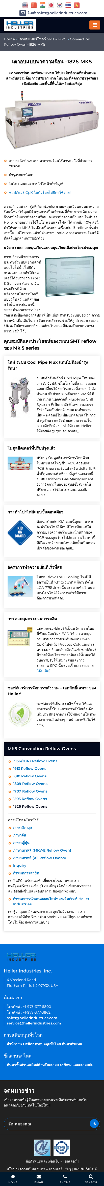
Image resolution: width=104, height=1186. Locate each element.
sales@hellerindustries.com (32, 1018)
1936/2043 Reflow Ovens (35, 761)
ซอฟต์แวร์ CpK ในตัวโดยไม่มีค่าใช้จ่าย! (40, 192)
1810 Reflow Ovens (29, 776)
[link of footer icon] (42, 1147)
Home (9, 39)
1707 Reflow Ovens (30, 791)
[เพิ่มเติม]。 (45, 671)
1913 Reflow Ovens (29, 768)
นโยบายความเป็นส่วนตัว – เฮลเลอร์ (34, 1169)
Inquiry (19, 865)
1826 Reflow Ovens (30, 806)
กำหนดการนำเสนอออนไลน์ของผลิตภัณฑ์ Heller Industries (51, 901)
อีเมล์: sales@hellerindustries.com (57, 13)
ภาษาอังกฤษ (22, 827)
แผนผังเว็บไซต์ (85, 1169)
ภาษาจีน (19, 835)
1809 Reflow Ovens (30, 783)
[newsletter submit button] (94, 1123)
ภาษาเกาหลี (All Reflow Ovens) (39, 858)
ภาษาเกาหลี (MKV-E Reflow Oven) (42, 850)
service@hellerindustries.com (34, 1023)
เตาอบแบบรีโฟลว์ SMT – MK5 (42, 39)
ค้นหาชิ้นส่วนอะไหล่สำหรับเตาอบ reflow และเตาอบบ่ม (50, 1065)
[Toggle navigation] (94, 25)
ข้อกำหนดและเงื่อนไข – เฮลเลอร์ (51, 1161)
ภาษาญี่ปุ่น (21, 842)
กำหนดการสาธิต (26, 873)
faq (68, 1169)
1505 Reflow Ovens (30, 799)
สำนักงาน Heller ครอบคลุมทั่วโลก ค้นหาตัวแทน (44, 1044)
